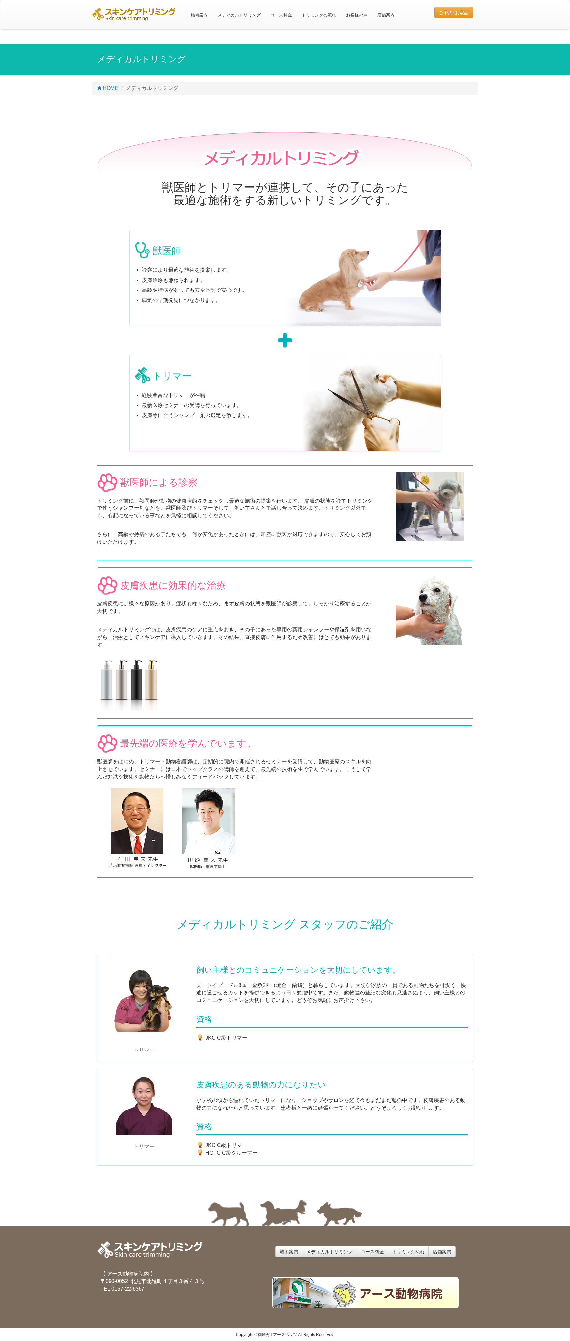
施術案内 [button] (289, 1251)
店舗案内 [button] (442, 1251)
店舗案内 (386, 15)
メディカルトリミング (239, 15)
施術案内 (199, 15)
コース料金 (281, 15)
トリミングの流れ (319, 15)
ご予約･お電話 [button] (454, 12)
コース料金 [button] (372, 1251)
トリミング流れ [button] (408, 1251)
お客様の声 (356, 15)
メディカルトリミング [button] (329, 1251)
